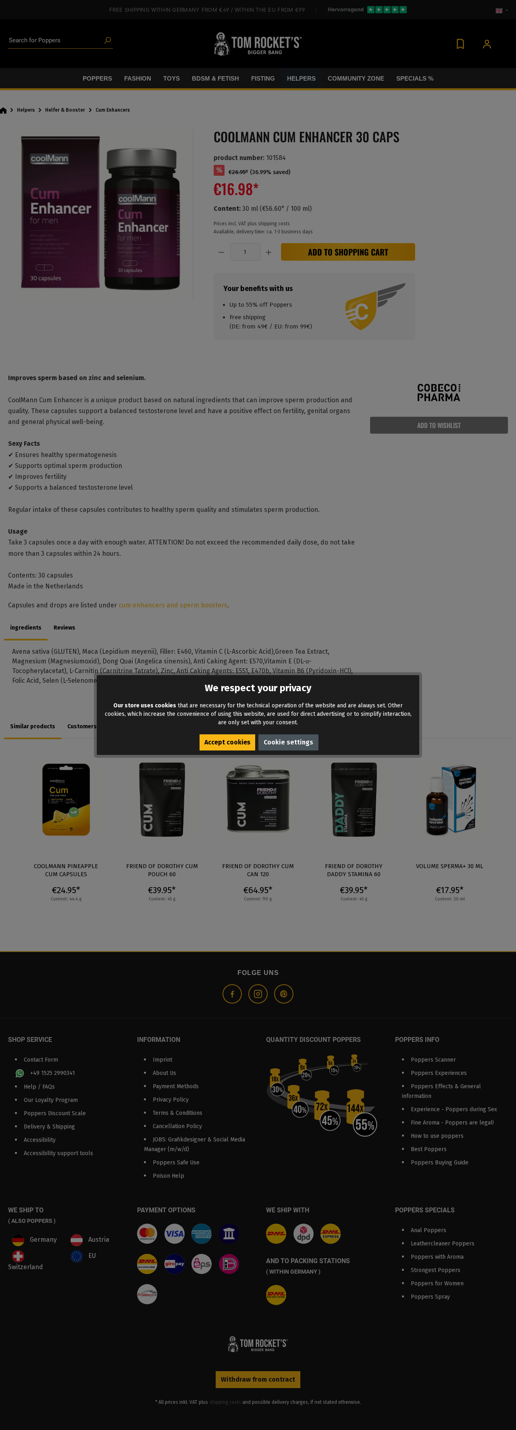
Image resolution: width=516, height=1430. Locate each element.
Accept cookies (227, 742)
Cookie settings (288, 742)
